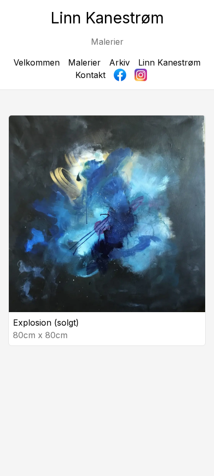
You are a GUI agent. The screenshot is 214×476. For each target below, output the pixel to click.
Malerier (84, 62)
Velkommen (37, 62)
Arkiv (119, 62)
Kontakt (90, 75)
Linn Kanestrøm (169, 62)
